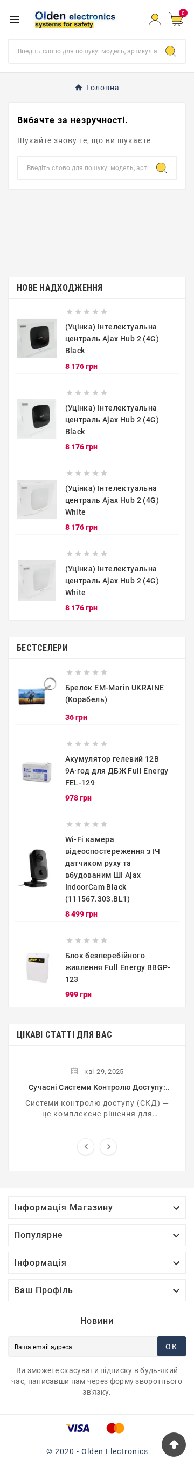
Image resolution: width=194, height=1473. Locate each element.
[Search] (170, 51)
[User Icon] (155, 20)
